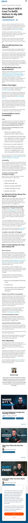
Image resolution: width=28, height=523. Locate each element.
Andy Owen (7, 449)
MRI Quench (21, 229)
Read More (23, 424)
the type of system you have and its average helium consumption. (13, 157)
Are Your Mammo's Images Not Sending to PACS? (13, 413)
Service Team (17, 360)
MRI (17, 19)
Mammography (19, 418)
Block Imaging (7, 415)
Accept (14, 513)
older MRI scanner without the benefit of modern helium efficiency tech (14, 261)
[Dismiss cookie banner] (23, 488)
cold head (22, 228)
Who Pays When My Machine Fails (12, 446)
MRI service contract (12, 209)
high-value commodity (18, 29)
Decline (14, 517)
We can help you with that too (13, 312)
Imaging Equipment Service (8, 19)
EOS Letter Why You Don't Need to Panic (13, 479)
